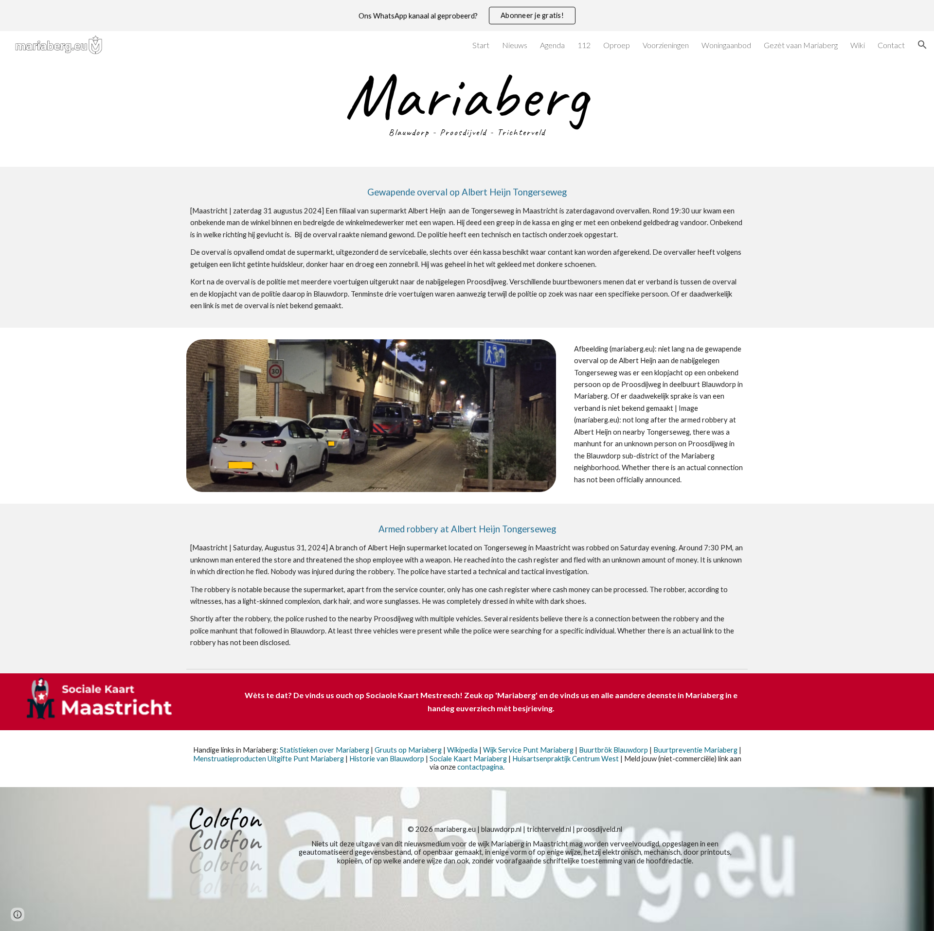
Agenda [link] (552, 45)
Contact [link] (891, 45)
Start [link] (480, 45)
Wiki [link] (857, 45)
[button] (922, 44)
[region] (467, 15)
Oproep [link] (616, 45)
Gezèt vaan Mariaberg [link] (801, 45)
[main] (467, 106)
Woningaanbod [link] (726, 45)
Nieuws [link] (514, 45)
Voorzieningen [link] (666, 45)
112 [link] (584, 45)
